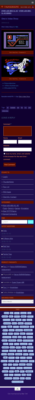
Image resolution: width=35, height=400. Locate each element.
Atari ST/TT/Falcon (10, 211)
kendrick (18, 374)
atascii (12, 368)
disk (29, 374)
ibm (17, 361)
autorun (22, 364)
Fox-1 (5, 267)
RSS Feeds (7, 192)
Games (17, 208)
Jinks (5, 231)
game (22, 333)
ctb (17, 357)
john (15, 337)
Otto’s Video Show (24, 96)
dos (6, 313)
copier (4, 340)
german (30, 337)
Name (5, 138)
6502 (11, 333)
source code (24, 326)
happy (16, 333)
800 (24, 374)
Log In (5, 177)
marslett (4, 361)
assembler (23, 344)
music (29, 364)
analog (21, 323)
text (32, 326)
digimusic (29, 371)
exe (18, 107)
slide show (5, 111)
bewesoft (18, 354)
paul (11, 374)
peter (11, 371)
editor (18, 347)
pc (24, 337)
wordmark (7, 323)
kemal (15, 364)
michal (11, 330)
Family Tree (7, 254)
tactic (12, 347)
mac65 (23, 357)
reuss (14, 323)
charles (5, 371)
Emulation (25, 208)
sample (6, 368)
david (5, 344)
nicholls (16, 378)
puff (6, 374)
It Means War (8, 238)
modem (16, 326)
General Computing (10, 214)
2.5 (13, 319)
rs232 (5, 333)
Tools (5, 208)
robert (4, 354)
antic (19, 340)
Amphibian (14, 287)
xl (11, 313)
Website (6, 146)
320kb (28, 378)
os (24, 319)
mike (22, 371)
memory (20, 368)
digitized (5, 347)
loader (4, 326)
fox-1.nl (24, 394)
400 (11, 344)
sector (29, 319)
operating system (28, 340)
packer (30, 350)
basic (18, 320)
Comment (7, 124)
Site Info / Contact (9, 197)
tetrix (22, 378)
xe (29, 313)
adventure (19, 330)
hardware (12, 350)
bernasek (6, 319)
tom (24, 347)
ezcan (25, 354)
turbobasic (24, 361)
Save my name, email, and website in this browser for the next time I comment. (16, 156)
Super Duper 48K (18, 282)
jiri (25, 350)
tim (5, 364)
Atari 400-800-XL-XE (9, 11)
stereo (16, 313)
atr (8, 107)
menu (16, 344)
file (22, 107)
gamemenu (8, 378)
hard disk (30, 333)
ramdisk (30, 347)
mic (25, 107)
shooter (11, 354)
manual (23, 313)
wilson (31, 361)
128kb (19, 350)
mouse (29, 357)
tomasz (17, 316)
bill (20, 337)
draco (5, 330)
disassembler (7, 337)
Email (20, 138)
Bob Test (6, 246)
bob (11, 316)
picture (11, 361)
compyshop (28, 368)
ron (30, 344)
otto (29, 107)
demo (23, 316)
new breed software (17, 381)
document (12, 340)
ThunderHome (8, 182)
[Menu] (32, 2)
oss (10, 364)
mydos (5, 316)
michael (30, 316)
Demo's (11, 208)
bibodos (12, 357)
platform (5, 350)
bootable (12, 107)
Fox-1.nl (6, 187)
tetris (31, 354)
